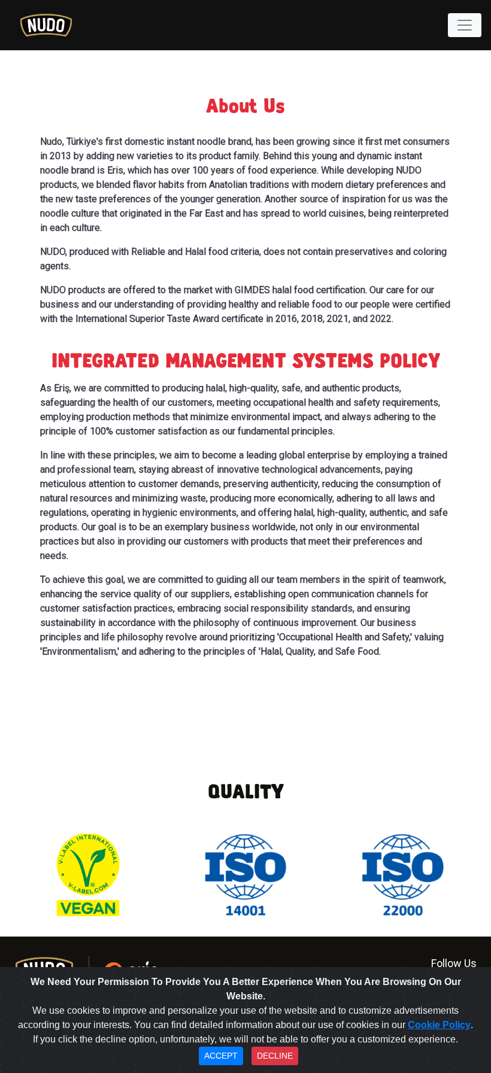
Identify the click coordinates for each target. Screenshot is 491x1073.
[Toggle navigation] (464, 25)
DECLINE (275, 1055)
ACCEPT (221, 1055)
